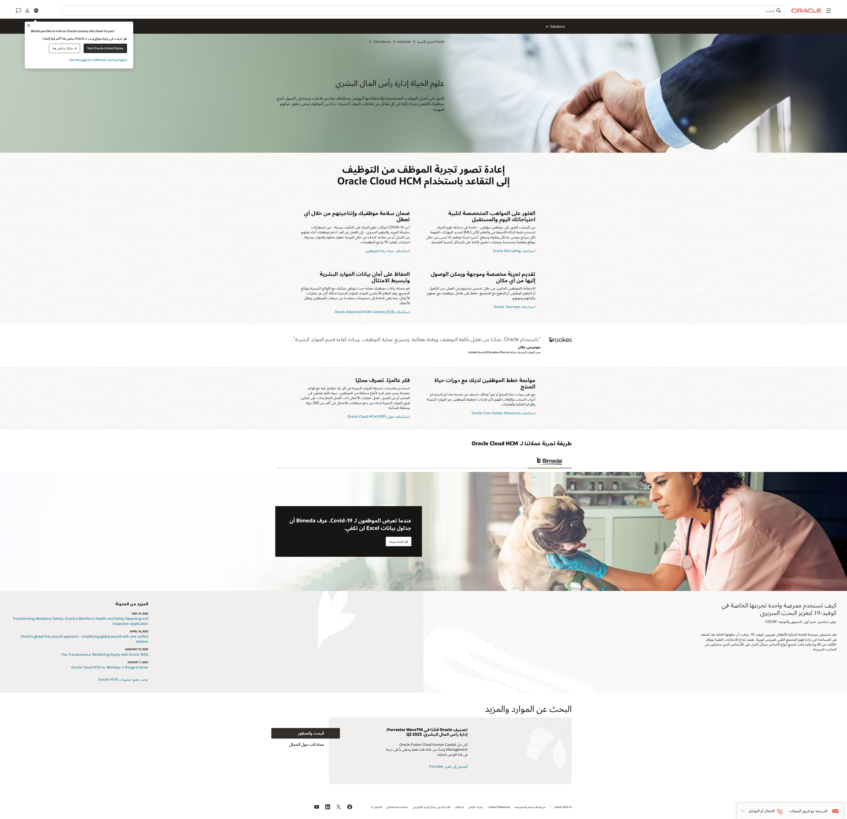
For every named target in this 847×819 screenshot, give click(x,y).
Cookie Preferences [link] (499, 807)
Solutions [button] (557, 26)
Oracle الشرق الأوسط (430, 41)
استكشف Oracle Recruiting (514, 250)
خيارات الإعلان (475, 807)
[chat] (835, 811)
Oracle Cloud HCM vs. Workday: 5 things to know (109, 667)
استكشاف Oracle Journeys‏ (514, 306)
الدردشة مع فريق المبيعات (808, 811)
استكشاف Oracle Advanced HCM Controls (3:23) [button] (372, 311)
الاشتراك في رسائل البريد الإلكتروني (431, 807)
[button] (828, 10)
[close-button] (743, 811)
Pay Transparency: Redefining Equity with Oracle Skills (105, 654)
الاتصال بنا (376, 807)
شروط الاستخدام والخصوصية (530, 807)
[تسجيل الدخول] (27, 10)
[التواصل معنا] (18, 10)
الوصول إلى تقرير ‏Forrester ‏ (448, 766)
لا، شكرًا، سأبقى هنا (64, 48)
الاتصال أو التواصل (761, 811)
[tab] (550, 461)
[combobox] (423, 10)
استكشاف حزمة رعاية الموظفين (387, 250)
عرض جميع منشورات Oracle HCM (123, 679)
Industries (404, 41)
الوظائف (459, 807)
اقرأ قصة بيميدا (398, 541)
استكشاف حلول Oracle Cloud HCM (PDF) (378, 416)
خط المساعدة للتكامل (397, 807)
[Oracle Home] (806, 10)
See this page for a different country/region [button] (98, 60)
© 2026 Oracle (563, 807)
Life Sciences (382, 41)
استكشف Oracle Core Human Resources (503, 412)
